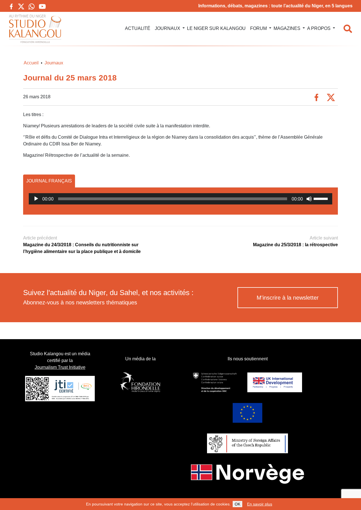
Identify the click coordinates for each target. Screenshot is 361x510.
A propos (319, 28)
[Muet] (309, 199)
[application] (180, 198)
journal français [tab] (49, 180)
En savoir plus (259, 504)
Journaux (167, 28)
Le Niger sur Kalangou (216, 28)
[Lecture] (36, 199)
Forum (258, 28)
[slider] (321, 198)
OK (237, 504)
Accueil (31, 62)
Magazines (287, 28)
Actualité (137, 28)
